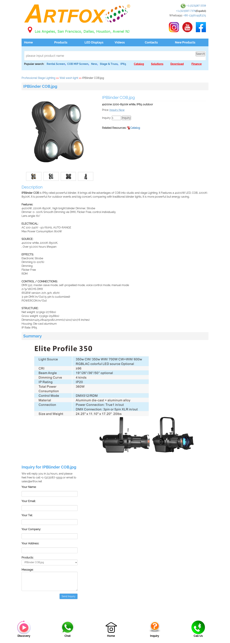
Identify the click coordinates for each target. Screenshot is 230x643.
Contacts (151, 42)
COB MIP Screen (77, 64)
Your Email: (29, 501)
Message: (27, 569)
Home (28, 42)
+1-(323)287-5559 (196, 5)
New (94, 64)
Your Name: (29, 487)
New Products (185, 42)
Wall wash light (68, 78)
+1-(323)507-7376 (186, 10)
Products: (28, 557)
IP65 (123, 64)
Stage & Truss (109, 64)
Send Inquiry (68, 596)
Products (60, 42)
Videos (120, 42)
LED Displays (94, 42)
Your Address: (30, 543)
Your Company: (31, 529)
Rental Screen (56, 64)
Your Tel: (27, 515)
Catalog (135, 127)
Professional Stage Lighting (38, 78)
